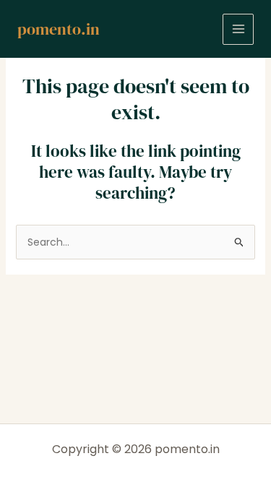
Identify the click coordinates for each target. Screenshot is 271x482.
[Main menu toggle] (238, 29)
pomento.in (58, 29)
